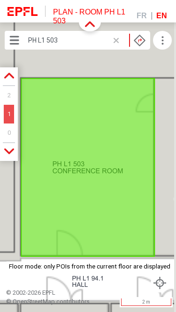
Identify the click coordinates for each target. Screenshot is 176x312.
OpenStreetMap (34, 301)
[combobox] (86, 40)
